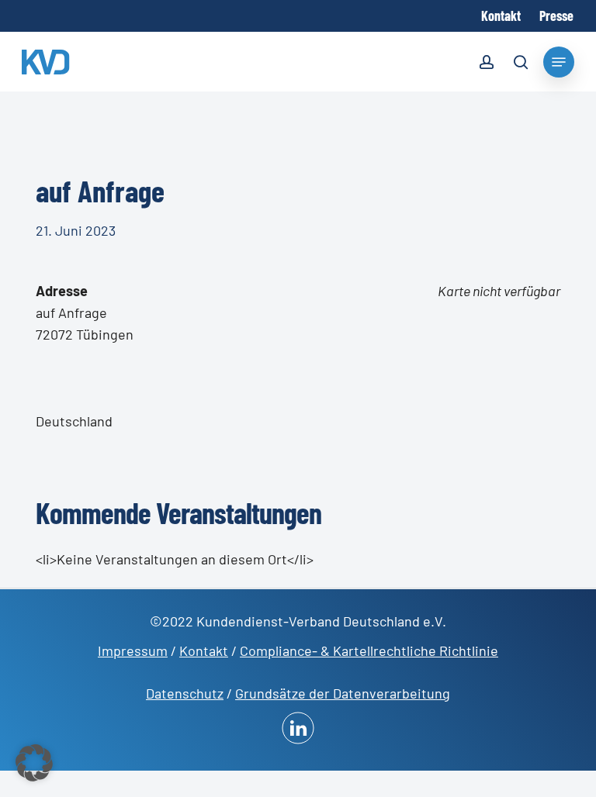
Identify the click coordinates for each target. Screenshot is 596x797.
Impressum (133, 650)
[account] (486, 64)
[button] (34, 763)
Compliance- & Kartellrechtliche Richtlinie (369, 650)
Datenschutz (185, 693)
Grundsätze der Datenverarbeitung (342, 693)
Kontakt (203, 650)
